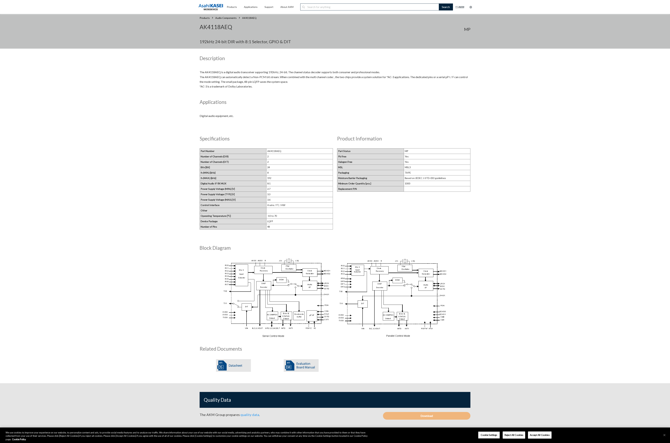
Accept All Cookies (539, 434)
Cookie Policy (19, 439)
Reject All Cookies (514, 434)
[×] (664, 435)
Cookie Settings (489, 434)
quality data (249, 415)
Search (446, 7)
